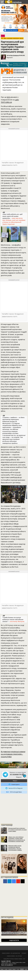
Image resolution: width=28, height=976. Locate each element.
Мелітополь (16, 38)
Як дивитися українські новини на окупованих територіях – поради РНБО (13, 754)
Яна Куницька (14, 55)
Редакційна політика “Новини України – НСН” (14, 958)
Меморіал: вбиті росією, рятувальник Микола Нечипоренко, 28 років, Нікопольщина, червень (15, 848)
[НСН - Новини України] (14, 774)
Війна (5, 38)
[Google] (14, 881)
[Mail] (23, 881)
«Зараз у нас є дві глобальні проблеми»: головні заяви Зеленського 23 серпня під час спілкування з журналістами (16, 839)
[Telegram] (10, 881)
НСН (8, 97)
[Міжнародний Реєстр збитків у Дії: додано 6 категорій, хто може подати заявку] (4, 831)
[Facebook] (5, 881)
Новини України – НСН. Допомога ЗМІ (11, 953)
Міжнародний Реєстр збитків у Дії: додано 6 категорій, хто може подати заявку (17, 829)
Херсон (21, 38)
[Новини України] (13, 2)
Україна (3, 35)
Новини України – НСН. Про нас (14, 956)
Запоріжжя (9, 38)
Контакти (24, 953)
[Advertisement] (14, 145)
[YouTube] (18, 881)
